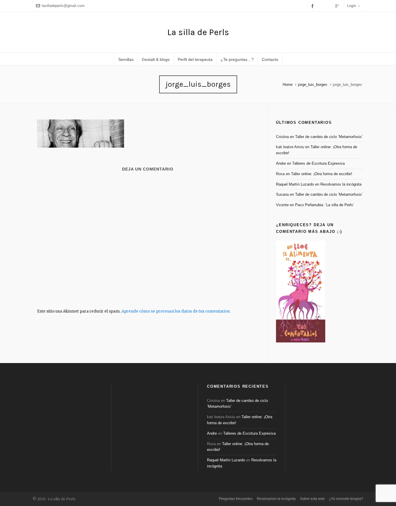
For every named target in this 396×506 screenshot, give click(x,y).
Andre (281, 163)
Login (351, 5)
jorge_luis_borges (312, 84)
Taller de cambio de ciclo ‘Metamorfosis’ (329, 137)
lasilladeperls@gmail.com (63, 5)
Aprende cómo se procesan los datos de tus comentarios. (175, 311)
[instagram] (329, 6)
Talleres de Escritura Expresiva (318, 163)
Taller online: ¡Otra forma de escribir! (321, 174)
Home (288, 84)
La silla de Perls (198, 32)
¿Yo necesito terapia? (346, 499)
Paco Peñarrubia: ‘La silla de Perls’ (324, 205)
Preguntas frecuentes (236, 499)
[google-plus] (338, 6)
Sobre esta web (312, 499)
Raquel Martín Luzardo (295, 184)
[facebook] (313, 6)
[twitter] (321, 6)
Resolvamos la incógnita (341, 184)
